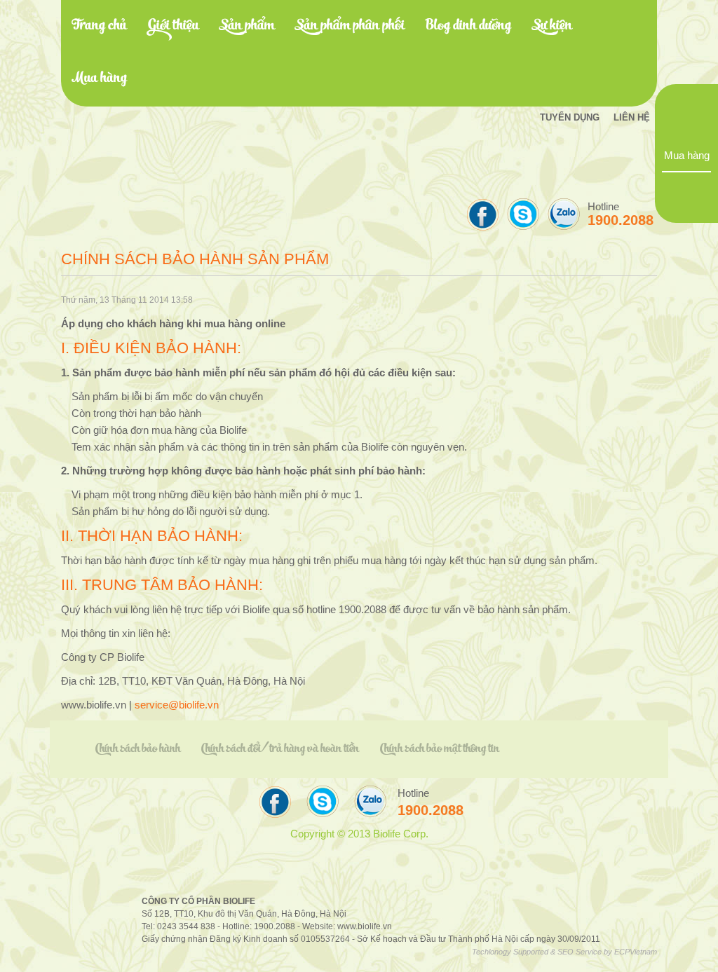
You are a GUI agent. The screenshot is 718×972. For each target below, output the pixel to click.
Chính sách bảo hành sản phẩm (195, 259)
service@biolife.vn (177, 705)
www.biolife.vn (364, 926)
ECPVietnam (635, 951)
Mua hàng (687, 155)
